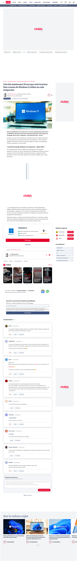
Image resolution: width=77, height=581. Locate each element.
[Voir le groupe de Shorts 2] (27, 284)
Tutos (30, 2)
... (27, 165)
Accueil (5, 81)
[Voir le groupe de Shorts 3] (29, 284)
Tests (19, 2)
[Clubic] (8, 2)
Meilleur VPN (7, 52)
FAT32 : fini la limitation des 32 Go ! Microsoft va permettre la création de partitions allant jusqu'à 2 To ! (35, 537)
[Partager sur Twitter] (74, 574)
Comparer (55, 2)
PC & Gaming (32, 5)
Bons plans (37, 2)
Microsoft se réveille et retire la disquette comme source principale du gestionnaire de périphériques (59, 537)
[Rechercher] (61, 2)
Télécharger (46, 2)
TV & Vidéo (49, 5)
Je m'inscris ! (27, 312)
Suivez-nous (7, 98)
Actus (14, 2)
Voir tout (50, 264)
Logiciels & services (22, 5)
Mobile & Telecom (41, 5)
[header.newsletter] (65, 2)
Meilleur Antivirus (17, 52)
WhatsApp (31, 290)
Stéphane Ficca (12, 94)
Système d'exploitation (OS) (23, 81)
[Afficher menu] (3, 2)
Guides (25, 2)
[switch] (69, 2)
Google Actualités (21, 290)
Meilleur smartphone (32, 52)
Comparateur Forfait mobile (45, 52)
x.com (36, 364)
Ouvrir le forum (28, 495)
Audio (55, 5)
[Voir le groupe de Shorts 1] (26, 284)
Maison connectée (63, 5)
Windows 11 (22, 228)
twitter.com (11, 366)
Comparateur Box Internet (61, 52)
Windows (33, 81)
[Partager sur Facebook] (74, 570)
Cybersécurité (13, 5)
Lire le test (27, 244)
